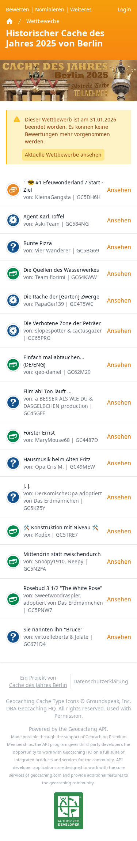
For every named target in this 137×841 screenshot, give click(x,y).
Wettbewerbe (42, 21)
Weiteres (81, 9)
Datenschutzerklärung (100, 681)
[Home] (9, 21)
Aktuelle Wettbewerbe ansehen (63, 154)
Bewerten (18, 9)
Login (124, 9)
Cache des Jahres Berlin (38, 685)
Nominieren (50, 9)
